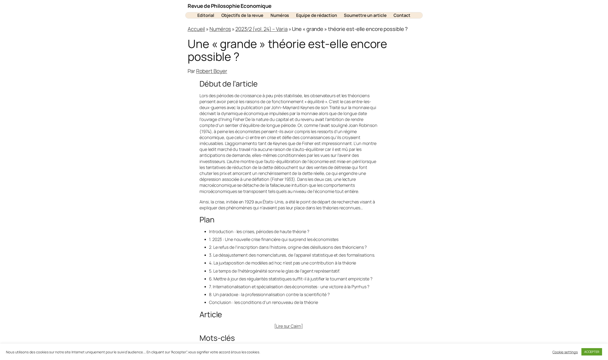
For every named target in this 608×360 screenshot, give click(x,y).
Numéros (220, 29)
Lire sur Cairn (288, 326)
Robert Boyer (211, 71)
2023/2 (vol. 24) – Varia (261, 29)
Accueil (196, 29)
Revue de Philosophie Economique (229, 6)
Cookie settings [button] (565, 352)
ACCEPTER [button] (591, 352)
